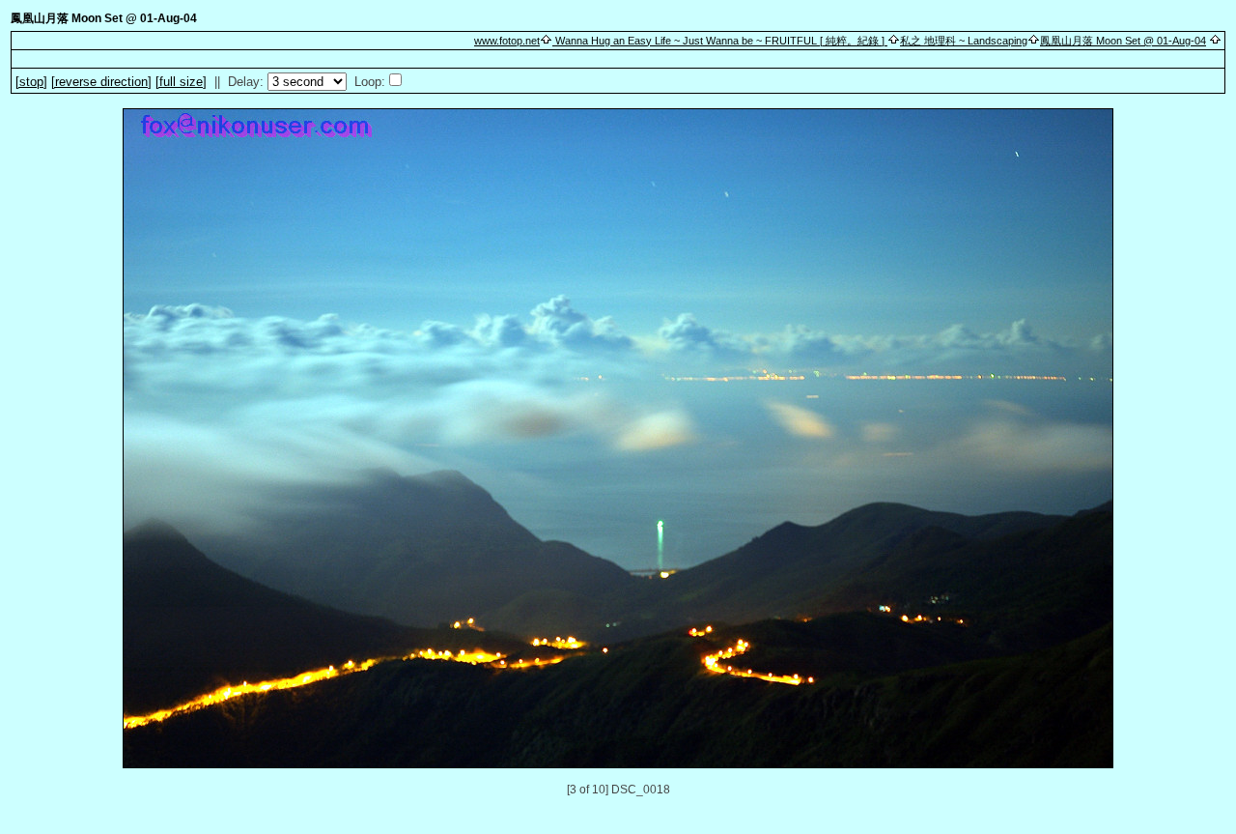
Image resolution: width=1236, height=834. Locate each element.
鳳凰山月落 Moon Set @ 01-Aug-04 (1123, 40)
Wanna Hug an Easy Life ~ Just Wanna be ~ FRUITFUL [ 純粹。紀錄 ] (719, 40)
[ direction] (101, 81)
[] (31, 81)
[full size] (181, 81)
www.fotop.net (507, 40)
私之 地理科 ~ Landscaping (963, 40)
